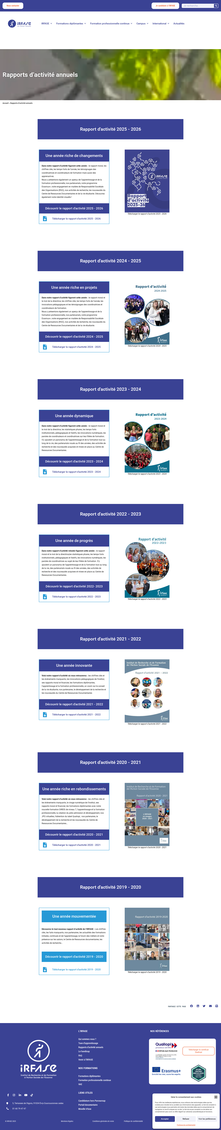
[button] (216, 1097)
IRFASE (45, 23)
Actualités (178, 23)
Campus (141, 23)
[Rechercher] (216, 6)
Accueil (6, 103)
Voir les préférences (207, 1119)
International (159, 23)
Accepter (165, 1119)
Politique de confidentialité (186, 1125)
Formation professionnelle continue (109, 23)
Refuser (186, 1119)
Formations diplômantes (69, 23)
